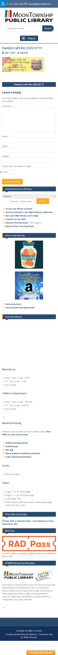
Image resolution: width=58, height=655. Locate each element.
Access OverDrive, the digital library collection (29, 212)
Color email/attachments (18, 457)
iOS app (9, 449)
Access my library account (19, 208)
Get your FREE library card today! (22, 215)
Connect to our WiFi (15, 219)
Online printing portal (17, 442)
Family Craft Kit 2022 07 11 (29, 84)
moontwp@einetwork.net (39, 4)
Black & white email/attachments (23, 453)
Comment (7, 106)
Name (5, 136)
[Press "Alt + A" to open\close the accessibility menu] (3, 3)
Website (5, 156)
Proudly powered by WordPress (21, 634)
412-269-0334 (16, 4)
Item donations (13, 304)
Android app (12, 446)
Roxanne (24, 52)
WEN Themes (30, 637)
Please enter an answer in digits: (16, 166)
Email (5, 146)
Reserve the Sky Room (17, 222)
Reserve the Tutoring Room (20, 226)
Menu (31, 38)
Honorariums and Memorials (20, 307)
